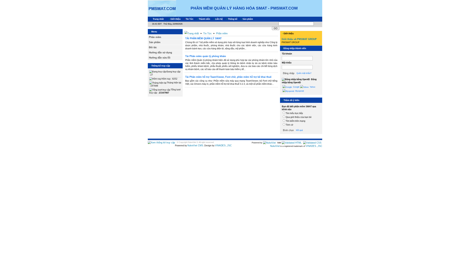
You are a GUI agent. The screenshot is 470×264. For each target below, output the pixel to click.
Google (295, 87)
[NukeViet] (269, 142)
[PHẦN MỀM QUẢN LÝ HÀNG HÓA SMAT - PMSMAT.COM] (162, 8)
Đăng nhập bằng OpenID (299, 81)
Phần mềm (155, 37)
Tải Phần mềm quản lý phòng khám (205, 56)
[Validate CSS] (312, 142)
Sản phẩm (154, 42)
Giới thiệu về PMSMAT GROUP (299, 39)
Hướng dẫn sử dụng (160, 52)
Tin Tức (207, 33)
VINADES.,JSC (223, 145)
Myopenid (299, 91)
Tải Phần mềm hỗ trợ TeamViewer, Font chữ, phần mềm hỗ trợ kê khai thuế (228, 77)
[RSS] (316, 19)
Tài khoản (287, 53)
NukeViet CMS (195, 145)
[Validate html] (291, 142)
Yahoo (312, 87)
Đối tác (153, 47)
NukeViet (275, 146)
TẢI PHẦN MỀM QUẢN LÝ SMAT (203, 38)
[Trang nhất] (192, 33)
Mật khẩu (286, 62)
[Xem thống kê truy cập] (161, 142)
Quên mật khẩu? (304, 73)
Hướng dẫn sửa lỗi (159, 57)
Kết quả (299, 130)
